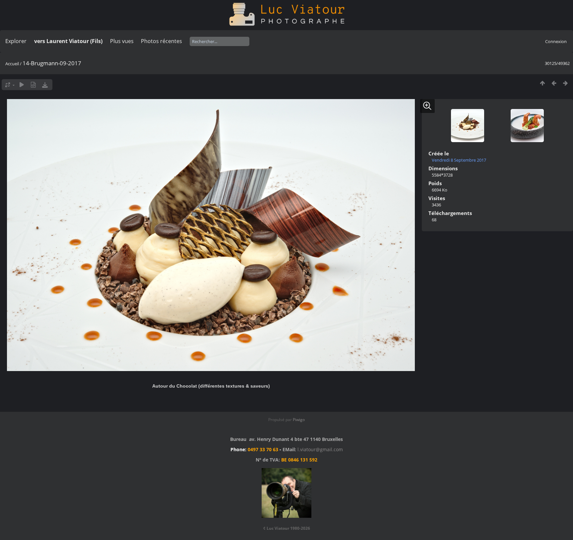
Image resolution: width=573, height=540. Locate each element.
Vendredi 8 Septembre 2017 (459, 160)
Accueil (12, 64)
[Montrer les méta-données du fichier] (33, 84)
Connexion (556, 41)
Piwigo (299, 419)
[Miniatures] (542, 83)
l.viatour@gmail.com (320, 449)
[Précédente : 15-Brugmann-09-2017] (554, 83)
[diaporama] (22, 84)
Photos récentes (161, 41)
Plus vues (122, 41)
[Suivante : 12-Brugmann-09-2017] (565, 83)
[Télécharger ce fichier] (45, 84)
